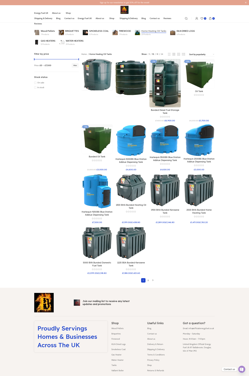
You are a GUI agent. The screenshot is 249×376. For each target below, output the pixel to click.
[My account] (196, 18)
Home (84, 54)
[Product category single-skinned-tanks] (131, 78)
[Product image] (165, 83)
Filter (75, 65)
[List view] (169, 54)
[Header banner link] (120, 2)
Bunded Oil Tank (97, 156)
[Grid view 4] (183, 54)
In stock (40, 87)
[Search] (186, 18)
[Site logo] (124, 9)
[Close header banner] (246, 2)
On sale (40, 82)
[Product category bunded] (97, 74)
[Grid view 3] (178, 54)
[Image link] (44, 302)
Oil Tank (199, 91)
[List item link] (127, 328)
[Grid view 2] (173, 54)
